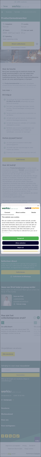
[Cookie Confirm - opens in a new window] (32, 208)
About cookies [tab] (20, 212)
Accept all (20, 238)
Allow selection (21, 243)
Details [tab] (33, 212)
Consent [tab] (7, 212)
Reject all (21, 247)
